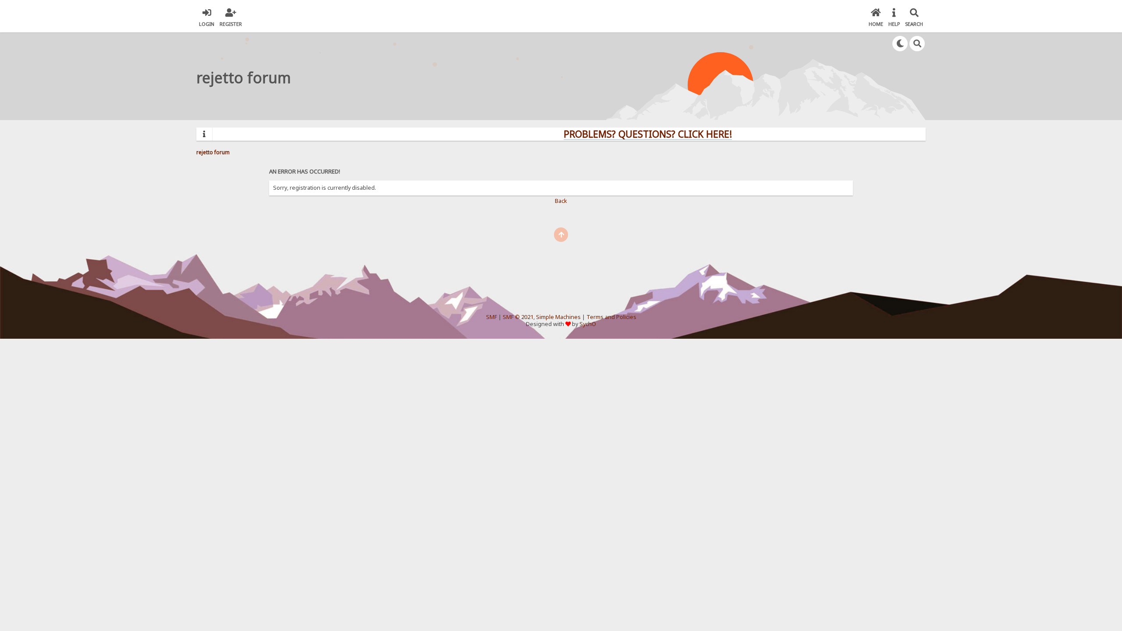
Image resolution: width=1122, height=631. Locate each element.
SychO (587, 324)
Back (561, 201)
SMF (491, 317)
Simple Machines (558, 317)
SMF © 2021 (518, 317)
